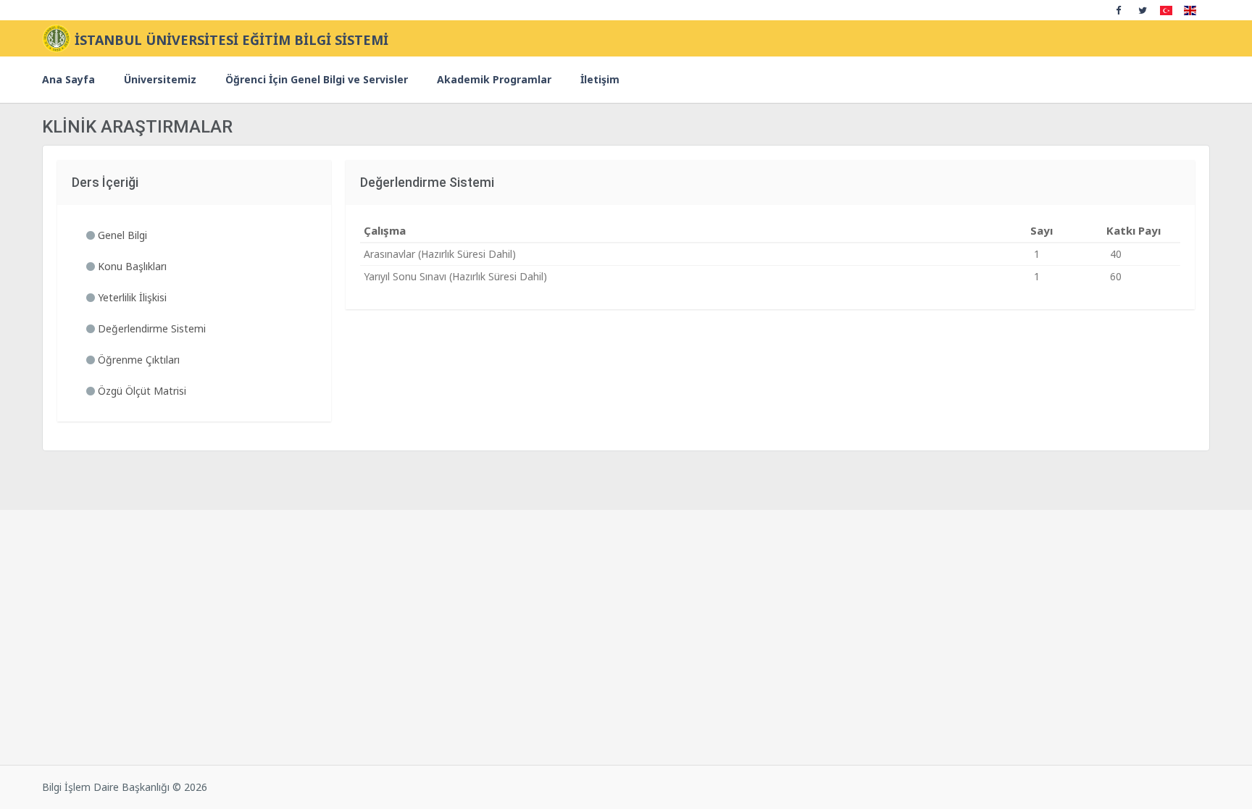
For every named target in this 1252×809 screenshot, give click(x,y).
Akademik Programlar (494, 79)
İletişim (599, 79)
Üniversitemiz (160, 79)
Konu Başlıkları (131, 266)
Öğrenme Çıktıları (137, 359)
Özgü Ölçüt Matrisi (140, 391)
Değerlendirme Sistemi (150, 328)
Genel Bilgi (121, 235)
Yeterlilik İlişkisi (131, 297)
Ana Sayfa (68, 79)
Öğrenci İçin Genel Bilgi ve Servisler (316, 79)
